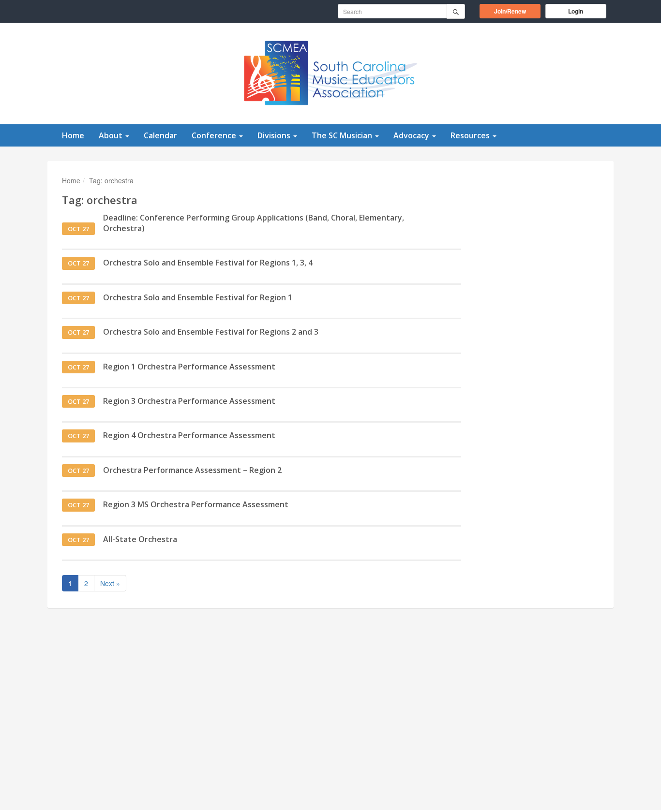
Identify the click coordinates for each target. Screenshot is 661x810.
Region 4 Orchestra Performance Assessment (189, 435)
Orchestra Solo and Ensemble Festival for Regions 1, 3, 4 (208, 262)
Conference (215, 135)
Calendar (160, 135)
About (111, 135)
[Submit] (456, 11)
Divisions (274, 135)
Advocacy (412, 135)
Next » (110, 583)
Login (575, 11)
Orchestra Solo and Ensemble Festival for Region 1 (197, 297)
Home (73, 135)
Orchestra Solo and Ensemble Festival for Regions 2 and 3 (210, 331)
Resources (471, 135)
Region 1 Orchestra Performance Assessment (189, 366)
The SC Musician (343, 135)
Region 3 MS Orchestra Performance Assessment (195, 504)
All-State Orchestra (140, 539)
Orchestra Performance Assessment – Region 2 (192, 470)
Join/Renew (517, 10)
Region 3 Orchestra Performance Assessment (189, 401)
